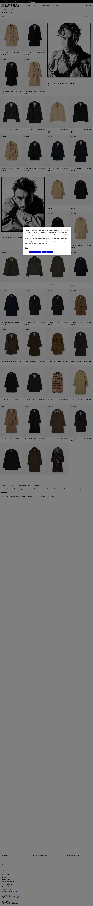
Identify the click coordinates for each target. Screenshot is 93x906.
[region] (47, 241)
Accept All (35, 252)
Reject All (47, 252)
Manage (59, 252)
